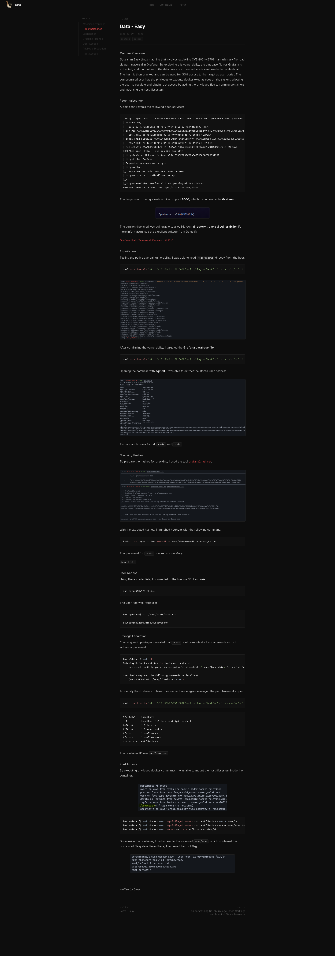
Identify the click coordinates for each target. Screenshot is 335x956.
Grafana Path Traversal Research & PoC (146, 240)
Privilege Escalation (94, 48)
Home (151, 4)
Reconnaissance (92, 28)
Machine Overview (94, 24)
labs (140, 33)
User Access (90, 43)
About (183, 4)
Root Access (90, 53)
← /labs (124, 18)
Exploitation (89, 33)
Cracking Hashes (93, 38)
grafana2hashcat (200, 461)
